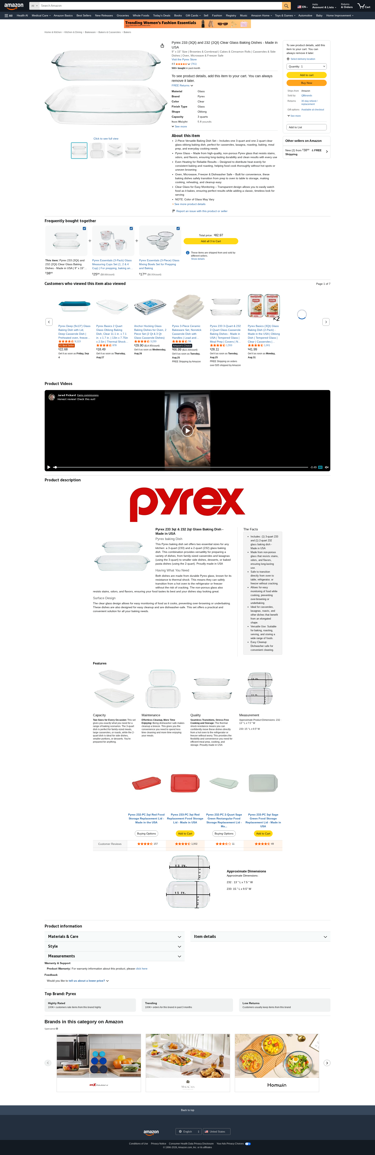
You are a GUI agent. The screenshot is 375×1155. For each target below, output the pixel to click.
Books (178, 15)
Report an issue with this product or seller (202, 211)
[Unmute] (327, 467)
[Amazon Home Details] (271, 15)
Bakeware (90, 32)
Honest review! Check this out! (76, 399)
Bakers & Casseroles (109, 32)
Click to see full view (106, 138)
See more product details (189, 204)
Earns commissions (88, 395)
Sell (206, 15)
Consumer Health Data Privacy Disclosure (191, 1143)
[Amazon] (14, 6)
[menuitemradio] (320, 467)
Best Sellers (84, 15)
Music (243, 15)
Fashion (217, 15)
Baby (319, 15)
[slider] (180, 467)
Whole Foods (141, 15)
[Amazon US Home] (151, 1133)
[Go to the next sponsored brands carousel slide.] (327, 1063)
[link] (113, 240)
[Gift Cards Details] (200, 15)
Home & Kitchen (53, 32)
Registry (231, 15)
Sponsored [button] (50, 1028)
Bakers (127, 32)
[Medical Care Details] (50, 15)
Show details (198, 259)
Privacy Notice (158, 1143)
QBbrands (306, 95)
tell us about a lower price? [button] (87, 980)
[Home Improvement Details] (353, 15)
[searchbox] (160, 6)
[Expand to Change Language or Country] (307, 7)
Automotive (305, 15)
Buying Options (146, 833)
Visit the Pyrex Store (184, 59)
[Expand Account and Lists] (335, 7)
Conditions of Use (138, 1143)
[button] (8, 15)
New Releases (104, 15)
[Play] (48, 467)
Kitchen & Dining (73, 32)
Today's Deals (161, 15)
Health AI (22, 15)
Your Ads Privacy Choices (230, 1143)
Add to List (295, 127)
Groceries (123, 15)
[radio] (79, 150)
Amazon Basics (63, 15)
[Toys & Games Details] (295, 15)
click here (141, 968)
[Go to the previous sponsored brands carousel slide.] (48, 1063)
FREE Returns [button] (181, 85)
